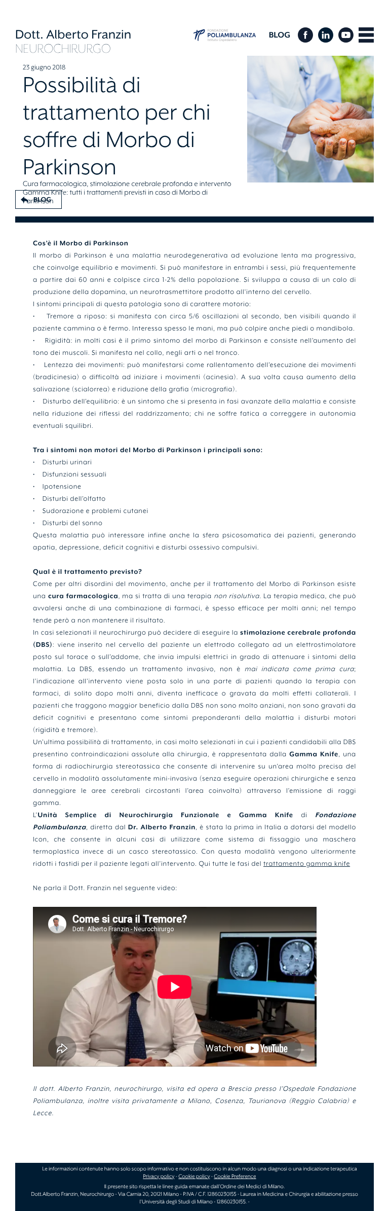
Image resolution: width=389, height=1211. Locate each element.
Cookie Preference (235, 1176)
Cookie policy (194, 1176)
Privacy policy (158, 1176)
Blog (279, 35)
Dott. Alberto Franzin (73, 34)
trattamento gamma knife (306, 864)
